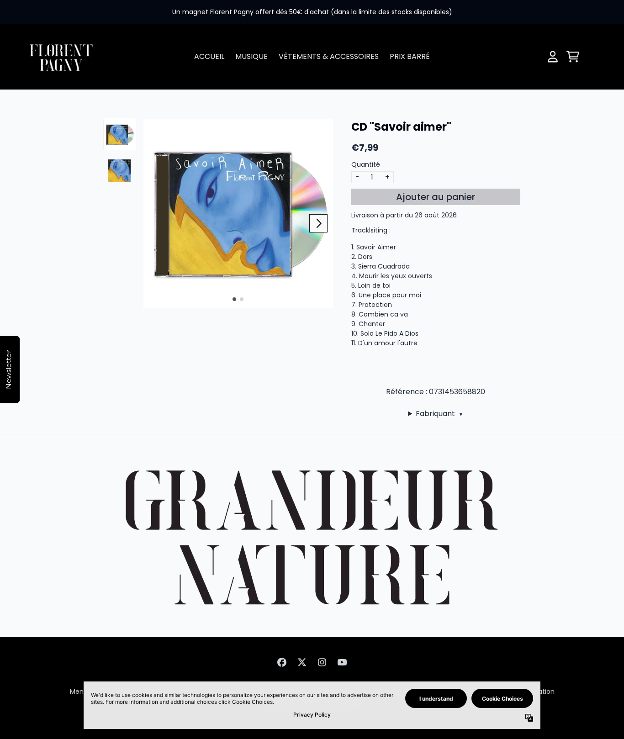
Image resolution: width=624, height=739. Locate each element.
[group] (119, 134)
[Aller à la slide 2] (241, 299)
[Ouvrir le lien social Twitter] (302, 662)
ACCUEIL (209, 56)
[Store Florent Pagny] (61, 57)
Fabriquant (439, 413)
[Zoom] (238, 213)
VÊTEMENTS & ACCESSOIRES (329, 56)
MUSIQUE (251, 56)
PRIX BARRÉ (410, 56)
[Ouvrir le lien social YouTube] (342, 662)
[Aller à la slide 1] (234, 299)
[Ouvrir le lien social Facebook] (282, 662)
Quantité (365, 164)
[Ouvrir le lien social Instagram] (322, 662)
